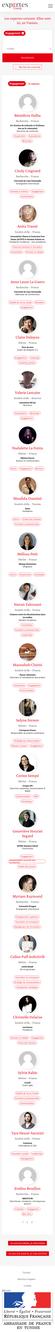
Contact (26, 1272)
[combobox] (27, 37)
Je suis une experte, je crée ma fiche (27, 1253)
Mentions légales (26, 1279)
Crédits (27, 1285)
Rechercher (27, 58)
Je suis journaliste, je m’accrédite (27, 1243)
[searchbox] (27, 40)
